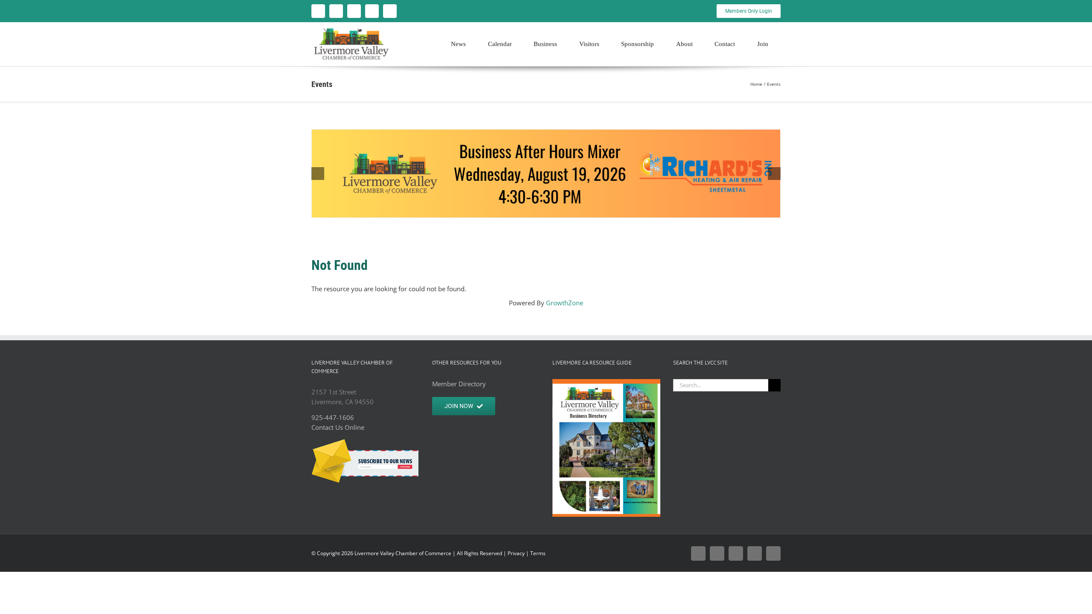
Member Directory (459, 383)
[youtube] (372, 11)
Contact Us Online (337, 427)
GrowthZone (564, 302)
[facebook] (318, 11)
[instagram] (354, 11)
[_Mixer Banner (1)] (546, 173)
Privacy (516, 553)
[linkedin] (390, 11)
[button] (317, 173)
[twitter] (336, 11)
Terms (538, 553)
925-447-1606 (332, 417)
